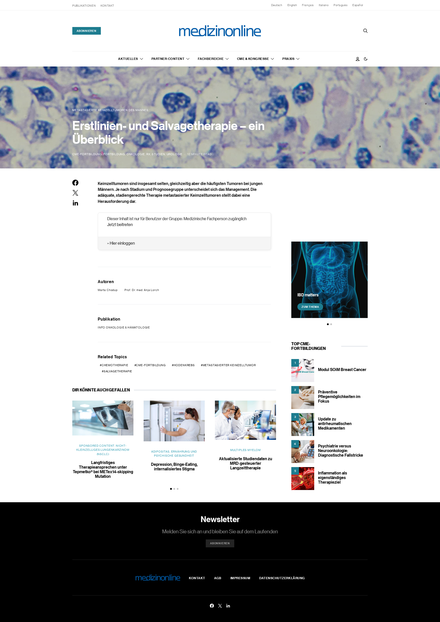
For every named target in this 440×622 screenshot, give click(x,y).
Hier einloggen (122, 243)
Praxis (288, 58)
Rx (148, 154)
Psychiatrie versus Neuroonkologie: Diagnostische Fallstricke (340, 450)
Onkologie (136, 154)
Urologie (175, 154)
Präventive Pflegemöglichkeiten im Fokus (339, 396)
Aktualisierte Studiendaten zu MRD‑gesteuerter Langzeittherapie (245, 463)
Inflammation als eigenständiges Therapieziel (332, 477)
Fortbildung (114, 154)
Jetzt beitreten (120, 224)
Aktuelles (128, 58)
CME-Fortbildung (87, 154)
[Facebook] (211, 606)
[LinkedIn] (228, 606)
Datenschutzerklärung (282, 578)
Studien (158, 154)
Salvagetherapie (118, 371)
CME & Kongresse (253, 58)
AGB (218, 578)
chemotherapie (115, 365)
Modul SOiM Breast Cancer (342, 369)
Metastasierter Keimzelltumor (229, 365)
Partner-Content (168, 58)
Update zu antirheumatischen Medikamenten (335, 423)
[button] (366, 59)
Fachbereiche (211, 58)
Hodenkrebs (184, 365)
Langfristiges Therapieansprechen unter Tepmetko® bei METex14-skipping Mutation (103, 469)
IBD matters (308, 295)
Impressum (240, 578)
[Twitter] (220, 606)
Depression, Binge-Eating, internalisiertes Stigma (174, 466)
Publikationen (84, 5)
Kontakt (107, 5)
